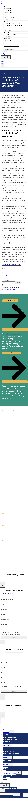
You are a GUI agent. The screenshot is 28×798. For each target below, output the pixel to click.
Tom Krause (5, 268)
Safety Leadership (11, 289)
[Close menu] (0, 719)
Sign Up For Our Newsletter (8, 535)
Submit (14, 637)
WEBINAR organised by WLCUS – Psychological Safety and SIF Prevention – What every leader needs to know (13, 552)
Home (6, 6)
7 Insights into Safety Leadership (14, 25)
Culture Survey (10, 19)
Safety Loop (9, 12)
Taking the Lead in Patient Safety (14, 28)
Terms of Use (20, 564)
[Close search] (2, 791)
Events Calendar (10, 47)
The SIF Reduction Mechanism (13, 15)
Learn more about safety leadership (11, 264)
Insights (5, 757)
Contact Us (4, 537)
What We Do (4, 516)
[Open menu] (2, 65)
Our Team (8, 40)
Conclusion (6, 276)
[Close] (2, 585)
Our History (9, 43)
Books (4, 745)
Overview (8, 10)
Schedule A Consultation (8, 788)
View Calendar (5, 559)
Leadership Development (12, 14)
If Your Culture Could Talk (13, 23)
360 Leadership (10, 17)
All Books (8, 30)
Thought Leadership (11, 34)
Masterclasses (10, 49)
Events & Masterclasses (9, 773)
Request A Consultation (7, 523)
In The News (9, 36)
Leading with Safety (11, 27)
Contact (6, 51)
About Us (5, 764)
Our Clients (9, 42)
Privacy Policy (15, 564)
